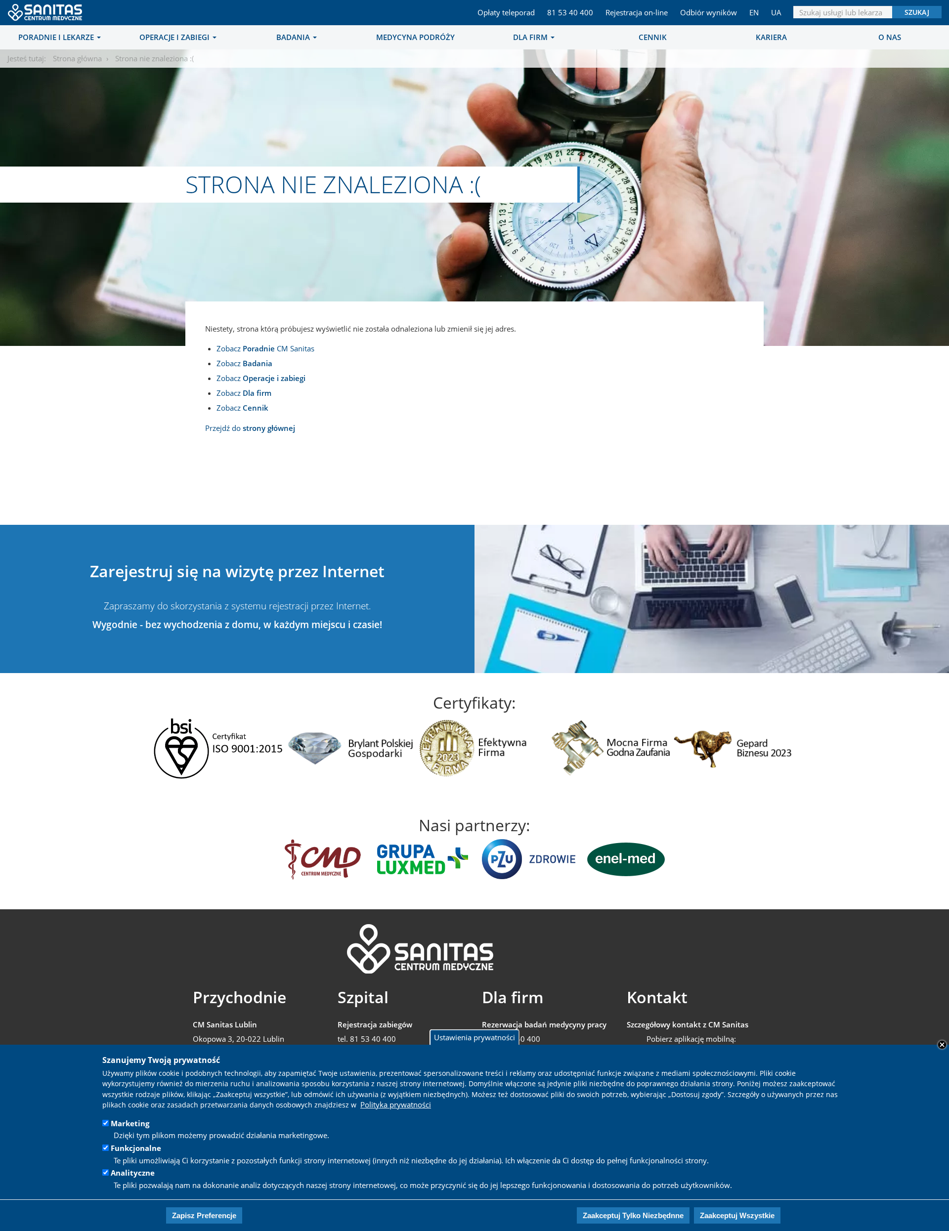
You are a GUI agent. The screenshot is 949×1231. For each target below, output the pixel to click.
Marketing (130, 1123)
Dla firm (531, 37)
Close (942, 1045)
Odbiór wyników (708, 12)
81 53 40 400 (570, 12)
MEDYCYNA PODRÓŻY (415, 37)
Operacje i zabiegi (175, 37)
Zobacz (244, 363)
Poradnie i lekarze (57, 37)
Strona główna (77, 58)
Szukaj (917, 12)
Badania (294, 37)
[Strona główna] (45, 9)
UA (776, 12)
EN (754, 12)
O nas (889, 37)
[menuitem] (59, 37)
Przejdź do (250, 428)
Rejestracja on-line (636, 12)
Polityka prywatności (395, 1105)
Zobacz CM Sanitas (265, 348)
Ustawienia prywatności (474, 1037)
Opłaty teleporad (506, 12)
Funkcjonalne (136, 1148)
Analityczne (133, 1173)
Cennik (653, 37)
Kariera (771, 37)
